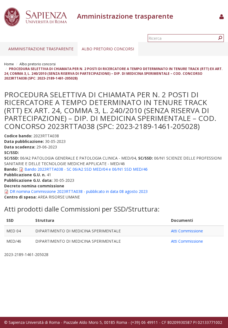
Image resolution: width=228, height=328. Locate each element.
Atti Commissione (187, 230)
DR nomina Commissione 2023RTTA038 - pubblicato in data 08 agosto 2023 (79, 191)
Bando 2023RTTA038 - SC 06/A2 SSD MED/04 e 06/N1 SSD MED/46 (86, 169)
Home (9, 64)
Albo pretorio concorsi (108, 48)
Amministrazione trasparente (40, 48)
